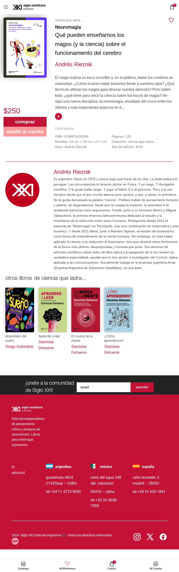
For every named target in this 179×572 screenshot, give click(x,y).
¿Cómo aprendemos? (114, 339)
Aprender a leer (49, 336)
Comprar (25, 121)
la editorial (18, 469)
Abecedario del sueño (15, 339)
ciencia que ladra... (69, 20)
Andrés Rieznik (73, 64)
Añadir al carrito (25, 131)
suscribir (142, 387)
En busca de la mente (81, 339)
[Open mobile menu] (5, 7)
